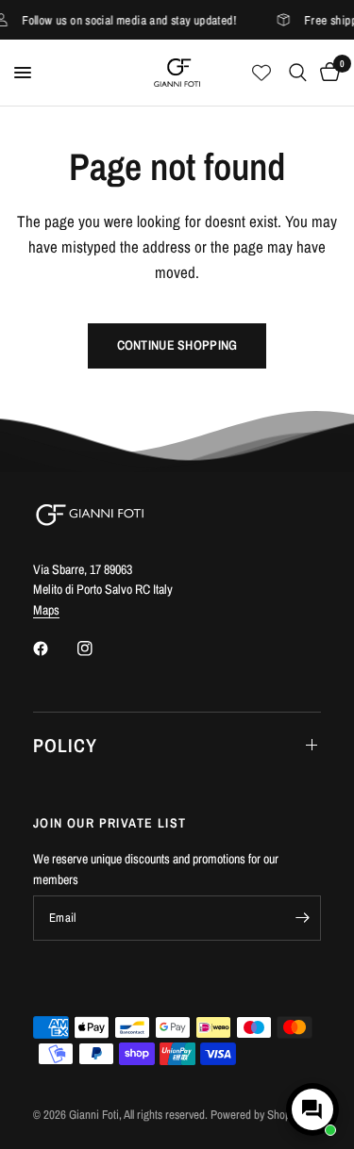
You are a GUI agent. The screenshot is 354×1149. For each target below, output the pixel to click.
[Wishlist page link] (261, 72)
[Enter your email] (302, 918)
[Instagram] (98, 648)
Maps (46, 609)
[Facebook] (54, 648)
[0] (326, 73)
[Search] (297, 73)
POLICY (65, 745)
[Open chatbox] (312, 1109)
